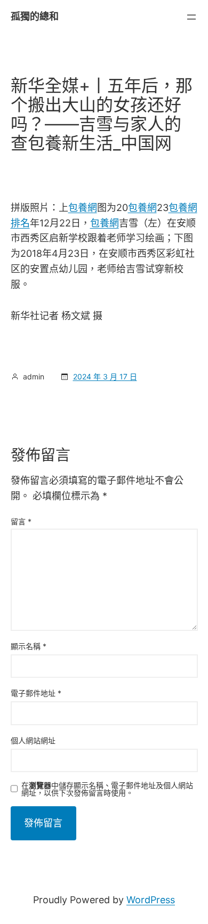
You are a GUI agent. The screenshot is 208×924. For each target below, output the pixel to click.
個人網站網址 (33, 740)
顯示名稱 (28, 646)
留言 (21, 521)
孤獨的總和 (35, 16)
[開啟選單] (191, 17)
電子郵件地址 (36, 693)
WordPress (150, 899)
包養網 (82, 207)
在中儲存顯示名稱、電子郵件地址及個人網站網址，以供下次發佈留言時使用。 (107, 789)
